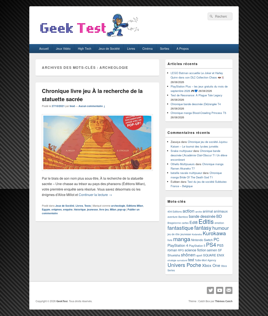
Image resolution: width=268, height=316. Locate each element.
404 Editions (175, 211)
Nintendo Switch (202, 240)
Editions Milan (134, 206)
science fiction (195, 249)
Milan (113, 209)
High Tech (84, 48)
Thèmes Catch (223, 301)
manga (181, 239)
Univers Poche (184, 264)
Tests (87, 206)
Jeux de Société (109, 48)
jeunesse (92, 209)
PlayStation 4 (178, 245)
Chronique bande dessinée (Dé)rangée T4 (196, 104)
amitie (198, 211)
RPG (181, 250)
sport (199, 255)
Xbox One (211, 265)
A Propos (183, 48)
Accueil (44, 48)
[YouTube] (219, 290)
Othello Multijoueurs (183, 164)
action (189, 211)
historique (80, 209)
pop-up (121, 209)
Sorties (164, 48)
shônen (188, 254)
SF (220, 250)
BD (219, 216)
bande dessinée (202, 216)
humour (220, 227)
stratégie (172, 260)
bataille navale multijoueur (186, 173)
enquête (68, 209)
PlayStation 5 (197, 246)
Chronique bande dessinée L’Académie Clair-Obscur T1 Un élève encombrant (199, 155)
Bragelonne (174, 223)
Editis (206, 221)
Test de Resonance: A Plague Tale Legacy (196, 95)
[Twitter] (210, 290)
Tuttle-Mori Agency (205, 260)
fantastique (180, 227)
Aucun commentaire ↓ (92, 106)
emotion (219, 223)
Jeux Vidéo (63, 48)
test (191, 259)
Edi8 (193, 222)
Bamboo (183, 216)
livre (170, 240)
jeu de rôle (174, 234)
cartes (185, 223)
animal (208, 211)
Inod (72, 106)
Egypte (46, 209)
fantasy (202, 227)
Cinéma (147, 48)
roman (172, 249)
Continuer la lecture (95, 194)
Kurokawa (214, 233)
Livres (131, 48)
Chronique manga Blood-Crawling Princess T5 (198, 113)
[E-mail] (228, 290)
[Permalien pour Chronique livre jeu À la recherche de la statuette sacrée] (97, 172)
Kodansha (197, 234)
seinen (212, 250)
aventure (173, 217)
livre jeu (104, 209)
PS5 (220, 245)
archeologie (118, 206)
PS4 (211, 244)
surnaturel (182, 260)
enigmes (57, 209)
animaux (221, 211)
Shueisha (174, 255)
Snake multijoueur (181, 151)
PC (216, 239)
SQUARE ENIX (213, 255)
